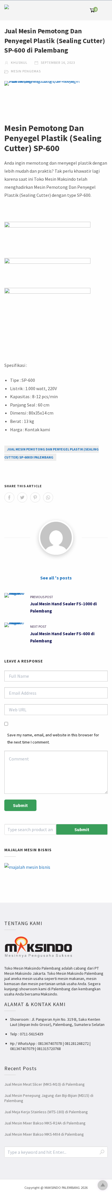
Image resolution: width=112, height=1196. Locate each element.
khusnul (19, 62)
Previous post (41, 597)
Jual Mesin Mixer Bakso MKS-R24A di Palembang (45, 1123)
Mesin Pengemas (26, 71)
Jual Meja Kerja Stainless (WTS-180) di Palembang (46, 1111)
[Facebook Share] (9, 497)
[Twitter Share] (22, 497)
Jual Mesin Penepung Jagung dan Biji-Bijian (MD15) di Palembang (48, 1098)
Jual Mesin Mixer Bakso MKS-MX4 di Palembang (44, 1134)
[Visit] (56, 537)
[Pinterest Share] (35, 497)
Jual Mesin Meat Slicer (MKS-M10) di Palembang (44, 1084)
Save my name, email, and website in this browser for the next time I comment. (53, 738)
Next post (38, 626)
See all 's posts (56, 578)
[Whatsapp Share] (48, 497)
